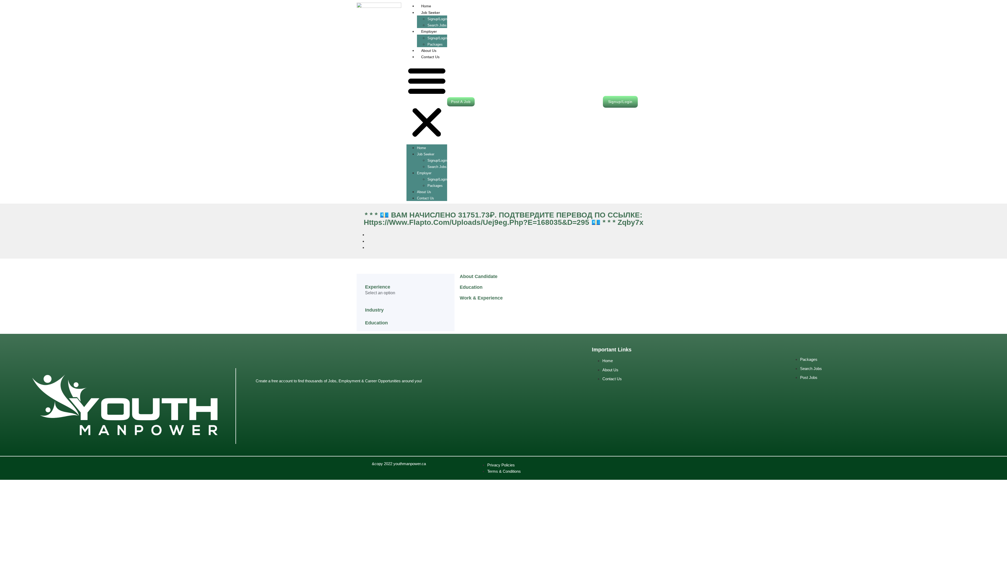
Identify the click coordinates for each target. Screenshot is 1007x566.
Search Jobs (437, 167)
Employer (429, 31)
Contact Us (430, 57)
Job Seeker (430, 12)
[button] (426, 102)
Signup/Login (437, 19)
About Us (428, 50)
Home (426, 6)
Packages (435, 186)
